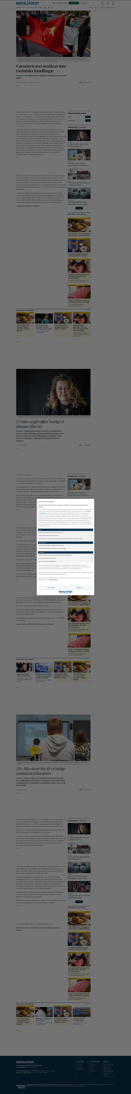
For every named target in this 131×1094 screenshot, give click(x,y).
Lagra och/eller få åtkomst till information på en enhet (51, 532)
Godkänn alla (80, 587)
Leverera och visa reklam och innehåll (47, 558)
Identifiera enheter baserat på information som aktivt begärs (52, 548)
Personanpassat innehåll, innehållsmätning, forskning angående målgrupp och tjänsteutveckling (61, 538)
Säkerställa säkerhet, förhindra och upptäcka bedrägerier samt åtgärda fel (55, 555)
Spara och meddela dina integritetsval (47, 561)
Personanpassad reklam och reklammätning (49, 535)
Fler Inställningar (51, 587)
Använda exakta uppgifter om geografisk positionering (51, 545)
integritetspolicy (53, 579)
